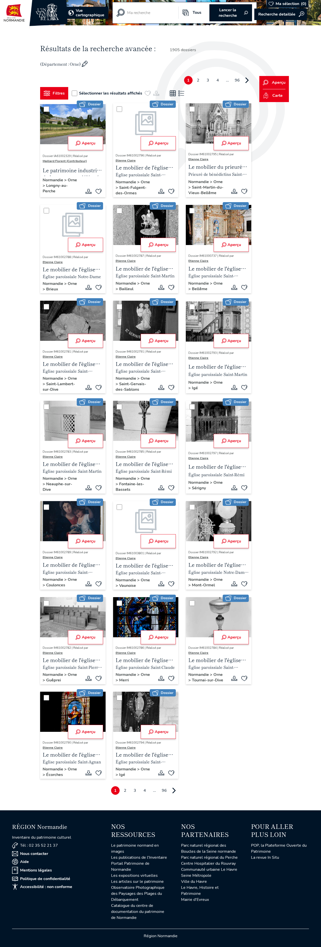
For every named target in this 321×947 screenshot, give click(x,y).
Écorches (54, 774)
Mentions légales (36, 870)
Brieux (52, 289)
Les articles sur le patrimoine (137, 881)
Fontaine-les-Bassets (130, 486)
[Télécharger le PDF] (89, 191)
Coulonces (55, 585)
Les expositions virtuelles (134, 875)
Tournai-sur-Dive (207, 680)
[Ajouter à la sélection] (98, 191)
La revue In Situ (265, 857)
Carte (277, 95)
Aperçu (88, 143)
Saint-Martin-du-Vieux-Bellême (205, 190)
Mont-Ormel (203, 585)
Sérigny (199, 488)
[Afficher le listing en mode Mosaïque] (173, 93)
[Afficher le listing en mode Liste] (181, 93)
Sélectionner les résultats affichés (110, 93)
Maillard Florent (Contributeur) (65, 161)
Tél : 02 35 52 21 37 (39, 845)
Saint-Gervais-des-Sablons (131, 386)
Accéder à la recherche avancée (280, 14)
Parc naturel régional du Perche (209, 857)
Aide (24, 861)
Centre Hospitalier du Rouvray (208, 863)
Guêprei (53, 680)
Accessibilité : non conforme (46, 887)
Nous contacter (34, 853)
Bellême (199, 289)
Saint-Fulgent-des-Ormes (131, 190)
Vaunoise (127, 585)
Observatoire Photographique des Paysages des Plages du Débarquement (138, 893)
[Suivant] (247, 80)
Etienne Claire (126, 161)
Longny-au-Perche (55, 188)
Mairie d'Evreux (195, 899)
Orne (72, 180)
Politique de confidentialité (45, 879)
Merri (124, 680)
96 (237, 80)
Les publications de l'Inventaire (139, 857)
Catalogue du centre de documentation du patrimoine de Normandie (137, 911)
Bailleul (126, 289)
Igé (195, 388)
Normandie (53, 180)
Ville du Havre (194, 881)
